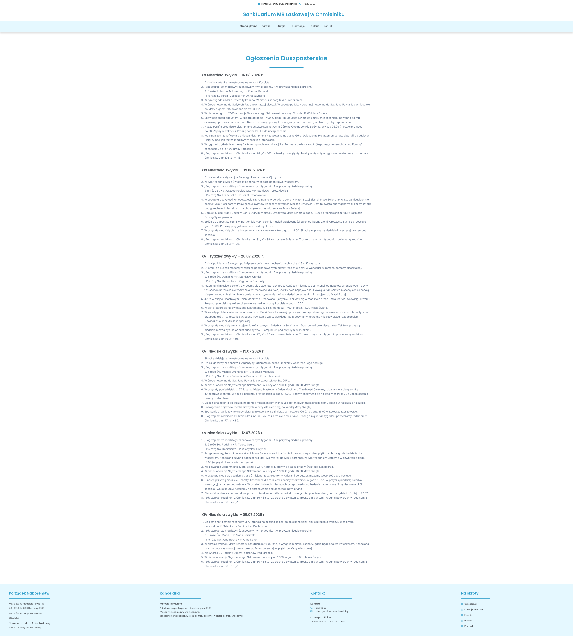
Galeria (315, 26)
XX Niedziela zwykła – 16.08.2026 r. (232, 75)
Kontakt (329, 26)
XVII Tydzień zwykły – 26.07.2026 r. (232, 256)
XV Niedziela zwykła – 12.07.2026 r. (232, 432)
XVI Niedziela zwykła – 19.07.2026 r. (232, 351)
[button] (267, 26)
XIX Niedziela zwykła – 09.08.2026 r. (233, 170)
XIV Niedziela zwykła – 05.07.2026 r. (233, 514)
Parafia (266, 26)
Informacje (298, 26)
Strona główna (248, 26)
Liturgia (281, 26)
